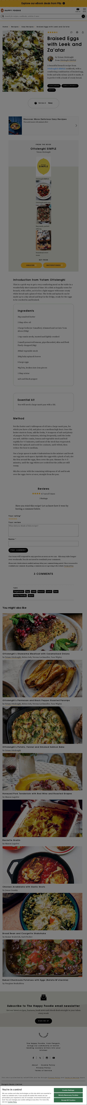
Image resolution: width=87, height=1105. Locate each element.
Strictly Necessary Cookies (68, 1095)
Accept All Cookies (68, 1100)
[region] (43, 1095)
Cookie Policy (12, 1102)
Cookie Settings (68, 1090)
